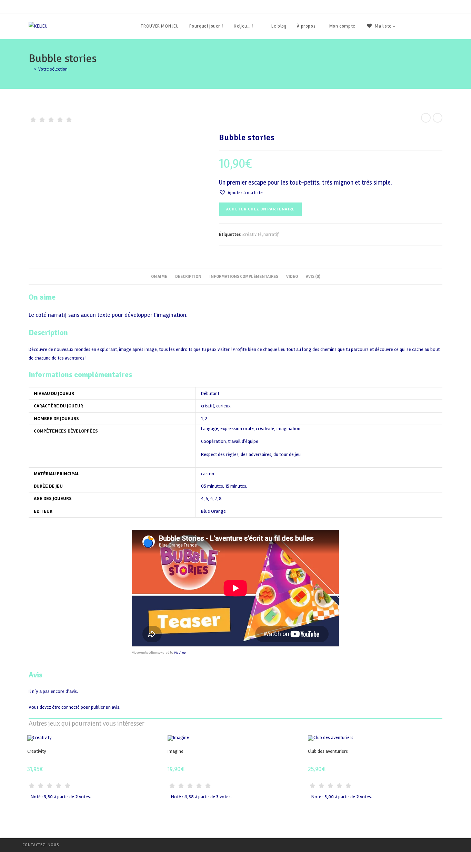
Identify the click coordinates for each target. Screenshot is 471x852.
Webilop (180, 653)
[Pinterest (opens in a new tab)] (431, 26)
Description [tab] (188, 276)
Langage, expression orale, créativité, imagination (250, 429)
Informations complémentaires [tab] (243, 276)
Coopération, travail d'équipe (229, 441)
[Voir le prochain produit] (437, 118)
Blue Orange (213, 511)
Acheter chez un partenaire (260, 209)
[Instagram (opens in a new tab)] (440, 26)
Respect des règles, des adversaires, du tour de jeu (251, 455)
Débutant (210, 393)
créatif (207, 406)
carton (207, 474)
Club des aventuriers (328, 751)
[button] (241, 192)
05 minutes (212, 486)
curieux (223, 406)
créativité (252, 234)
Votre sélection (53, 69)
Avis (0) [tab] (313, 276)
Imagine (175, 751)
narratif (271, 234)
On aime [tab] (159, 276)
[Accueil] (30, 69)
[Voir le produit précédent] (426, 118)
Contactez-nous (40, 845)
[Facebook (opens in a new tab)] (422, 26)
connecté (70, 707)
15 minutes (235, 486)
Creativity (36, 751)
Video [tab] (292, 276)
